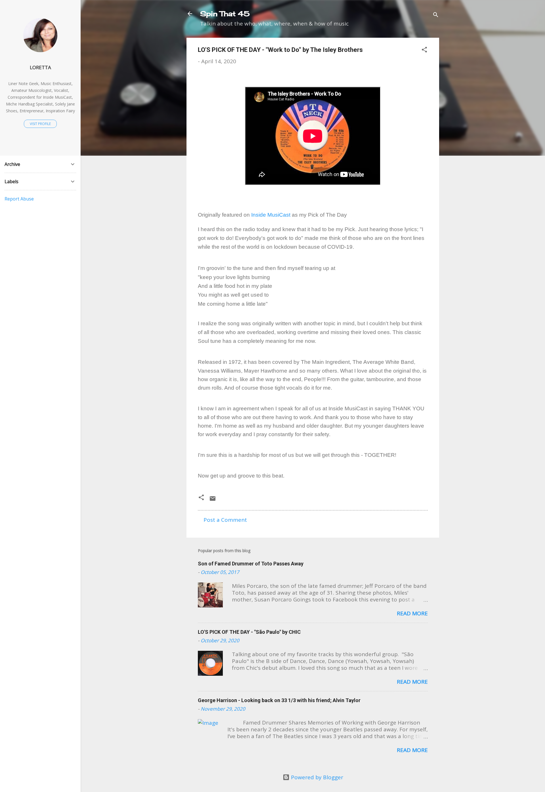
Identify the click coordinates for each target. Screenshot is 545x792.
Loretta (40, 67)
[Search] (435, 15)
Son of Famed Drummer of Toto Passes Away (250, 564)
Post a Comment (225, 519)
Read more (412, 613)
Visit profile (40, 123)
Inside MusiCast (270, 215)
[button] (424, 50)
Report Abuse (19, 199)
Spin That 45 (225, 13)
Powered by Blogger (316, 777)
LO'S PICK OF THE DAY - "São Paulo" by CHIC (249, 632)
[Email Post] (212, 500)
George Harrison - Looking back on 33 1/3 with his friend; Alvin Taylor (279, 700)
